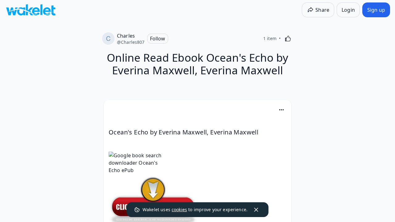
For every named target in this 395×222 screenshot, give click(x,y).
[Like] (288, 38)
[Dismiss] (256, 210)
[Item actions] (281, 110)
